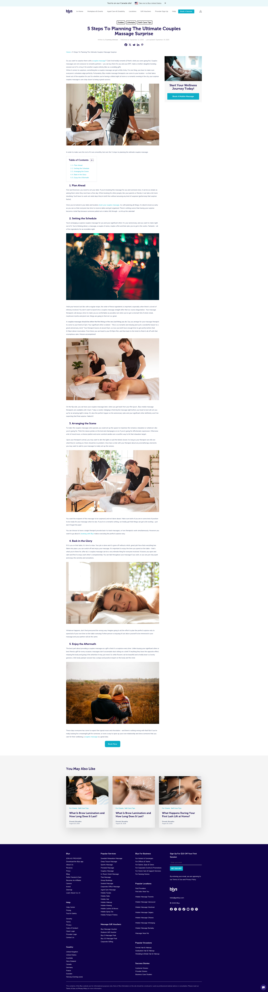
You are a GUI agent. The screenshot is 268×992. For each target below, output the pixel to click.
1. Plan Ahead (77, 165)
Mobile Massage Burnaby (144, 928)
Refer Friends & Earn (73, 877)
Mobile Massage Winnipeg (145, 923)
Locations (132, 11)
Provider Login (71, 934)
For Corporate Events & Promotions (148, 868)
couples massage (99, 61)
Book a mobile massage (183, 96)
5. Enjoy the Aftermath (80, 177)
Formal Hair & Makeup (143, 947)
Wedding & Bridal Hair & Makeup (147, 954)
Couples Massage (107, 871)
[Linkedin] (138, 45)
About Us (69, 865)
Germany (69, 967)
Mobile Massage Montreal (145, 907)
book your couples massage (109, 205)
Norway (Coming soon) (74, 977)
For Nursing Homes (142, 874)
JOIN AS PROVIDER (73, 858)
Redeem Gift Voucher (108, 932)
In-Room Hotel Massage (110, 874)
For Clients (73, 808)
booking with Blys (87, 534)
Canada (69, 964)
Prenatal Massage (107, 868)
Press (68, 871)
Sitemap (69, 890)
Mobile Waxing (106, 905)
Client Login (70, 931)
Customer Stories (141, 968)
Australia (69, 958)
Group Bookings (106, 880)
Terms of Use (177, 879)
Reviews (69, 868)
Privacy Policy (191, 879)
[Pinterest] (142, 45)
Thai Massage (106, 877)
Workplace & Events (95, 11)
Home (68, 52)
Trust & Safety (71, 913)
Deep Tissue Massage (109, 861)
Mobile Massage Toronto (144, 897)
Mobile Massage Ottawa (144, 918)
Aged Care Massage (108, 890)
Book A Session (186, 11)
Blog (68, 874)
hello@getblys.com (177, 898)
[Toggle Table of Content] (92, 160)
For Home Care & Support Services (148, 871)
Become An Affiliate (73, 880)
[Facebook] (126, 45)
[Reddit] (134, 45)
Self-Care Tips (144, 22)
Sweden (69, 974)
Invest (68, 886)
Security (69, 919)
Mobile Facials (106, 893)
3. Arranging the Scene (80, 171)
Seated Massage (107, 883)
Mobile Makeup (106, 902)
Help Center (70, 907)
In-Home (79, 11)
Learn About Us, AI (73, 893)
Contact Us (70, 937)
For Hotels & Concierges (144, 858)
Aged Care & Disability (116, 11)
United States (71, 955)
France (68, 970)
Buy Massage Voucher (109, 929)
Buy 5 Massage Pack (108, 935)
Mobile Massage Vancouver (145, 902)
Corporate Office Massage (110, 886)
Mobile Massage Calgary (144, 912)
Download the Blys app (74, 861)
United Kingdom (72, 952)
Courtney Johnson (111, 40)
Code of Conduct (72, 928)
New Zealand (71, 961)
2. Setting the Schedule (80, 168)
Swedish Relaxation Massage (111, 858)
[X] (130, 45)
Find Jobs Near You (142, 891)
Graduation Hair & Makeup (144, 951)
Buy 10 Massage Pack (109, 938)
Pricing (68, 910)
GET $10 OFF (176, 868)
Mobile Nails (105, 896)
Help (174, 11)
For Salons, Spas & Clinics (144, 865)
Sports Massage (107, 865)
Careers (69, 883)
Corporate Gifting (107, 942)
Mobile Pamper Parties (109, 915)
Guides (121, 22)
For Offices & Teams (142, 861)
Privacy (68, 925)
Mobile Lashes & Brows (109, 908)
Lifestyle (131, 22)
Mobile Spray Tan (107, 912)
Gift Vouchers (145, 11)
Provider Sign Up (161, 11)
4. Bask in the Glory (79, 174)
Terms (68, 922)
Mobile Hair (105, 899)
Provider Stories (141, 971)
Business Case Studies (143, 974)
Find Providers (140, 888)
